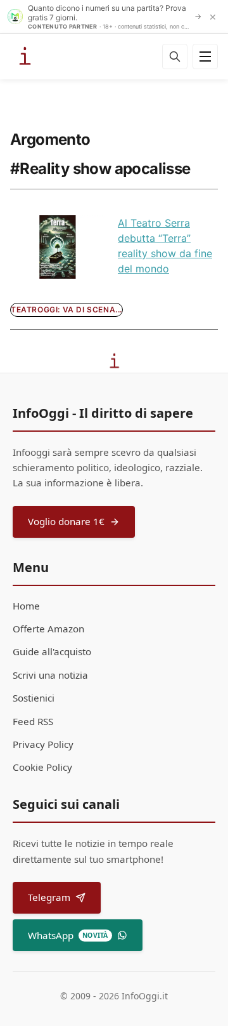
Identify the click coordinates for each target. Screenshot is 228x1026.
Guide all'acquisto (52, 651)
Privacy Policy (43, 744)
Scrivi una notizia (50, 675)
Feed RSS (33, 721)
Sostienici (33, 697)
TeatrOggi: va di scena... (66, 309)
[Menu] (205, 56)
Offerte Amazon (48, 628)
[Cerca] (174, 56)
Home (26, 605)
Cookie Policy (42, 767)
